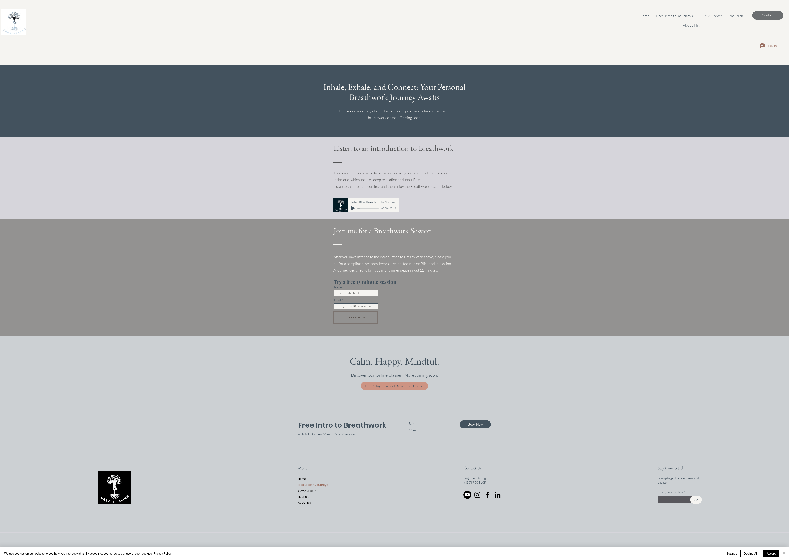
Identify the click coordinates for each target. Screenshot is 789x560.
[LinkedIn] (498, 495)
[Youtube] (467, 495)
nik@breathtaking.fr (476, 478)
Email (337, 300)
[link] (348, 425)
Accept (771, 553)
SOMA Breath (307, 491)
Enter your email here (671, 492)
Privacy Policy (162, 553)
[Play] (353, 208)
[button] (674, 15)
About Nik (304, 503)
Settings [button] (732, 553)
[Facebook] (487, 495)
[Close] (784, 553)
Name (338, 287)
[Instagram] (477, 495)
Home (302, 479)
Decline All (750, 553)
